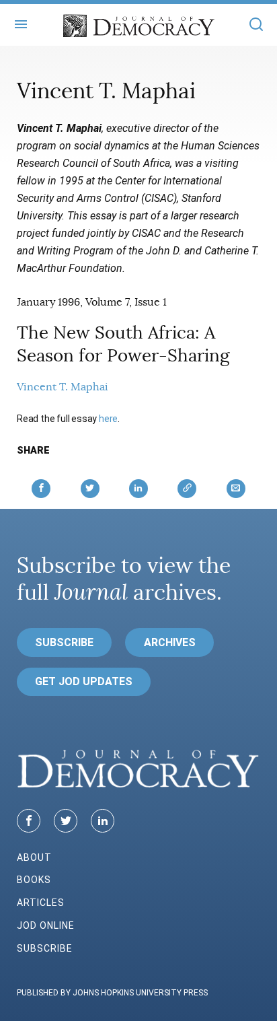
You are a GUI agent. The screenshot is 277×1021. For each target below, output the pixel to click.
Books (34, 879)
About (34, 857)
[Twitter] (65, 821)
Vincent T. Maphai (62, 387)
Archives (170, 642)
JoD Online (46, 925)
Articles (41, 902)
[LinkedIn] (102, 821)
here (108, 418)
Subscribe (64, 642)
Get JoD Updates (83, 681)
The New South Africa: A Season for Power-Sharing (123, 344)
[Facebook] (28, 821)
